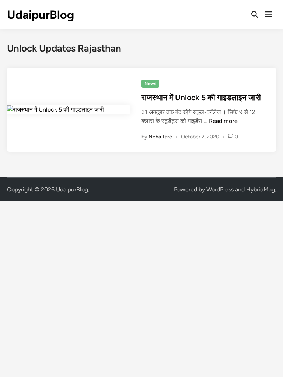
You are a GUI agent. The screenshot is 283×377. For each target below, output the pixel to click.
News (150, 83)
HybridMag (260, 189)
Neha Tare (160, 137)
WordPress (220, 189)
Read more (223, 120)
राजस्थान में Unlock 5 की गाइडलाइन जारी (201, 97)
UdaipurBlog (40, 15)
